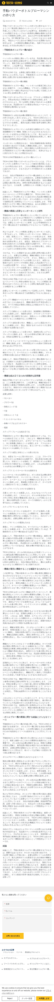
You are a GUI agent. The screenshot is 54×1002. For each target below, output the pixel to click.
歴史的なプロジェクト (32, 952)
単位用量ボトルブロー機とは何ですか (41, 969)
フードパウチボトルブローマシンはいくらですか (15, 964)
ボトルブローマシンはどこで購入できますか (41, 964)
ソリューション (8, 952)
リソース (19, 952)
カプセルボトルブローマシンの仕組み (11, 958)
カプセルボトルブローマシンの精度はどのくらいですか (41, 958)
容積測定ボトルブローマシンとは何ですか (15, 969)
